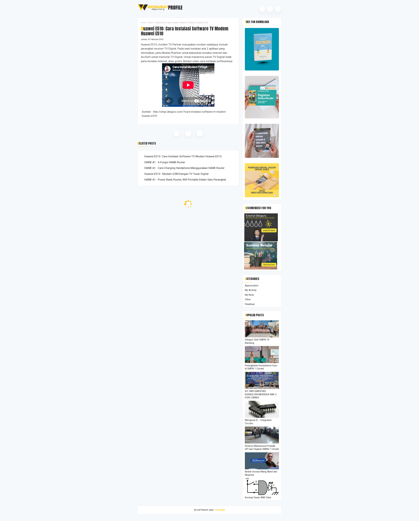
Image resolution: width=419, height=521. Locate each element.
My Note (249, 294)
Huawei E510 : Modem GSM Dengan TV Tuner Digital (176, 173)
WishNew (220, 510)
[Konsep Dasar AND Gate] (262, 494)
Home (143, 23)
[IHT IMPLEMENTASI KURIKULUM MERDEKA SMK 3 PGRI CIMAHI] (262, 388)
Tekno (151, 23)
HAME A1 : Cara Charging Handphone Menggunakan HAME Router (184, 168)
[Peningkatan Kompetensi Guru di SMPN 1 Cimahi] (262, 362)
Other (248, 299)
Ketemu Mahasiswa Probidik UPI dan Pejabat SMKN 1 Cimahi (262, 447)
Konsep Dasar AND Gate (258, 497)
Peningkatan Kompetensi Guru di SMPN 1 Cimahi (261, 367)
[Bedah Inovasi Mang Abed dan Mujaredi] (262, 468)
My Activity (250, 290)
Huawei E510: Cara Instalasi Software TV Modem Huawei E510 (183, 156)
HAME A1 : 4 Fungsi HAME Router (164, 162)
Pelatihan (250, 304)
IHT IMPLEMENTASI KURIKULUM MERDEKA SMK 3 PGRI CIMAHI (260, 394)
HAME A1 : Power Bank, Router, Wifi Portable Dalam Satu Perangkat (185, 179)
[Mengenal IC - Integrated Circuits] (262, 417)
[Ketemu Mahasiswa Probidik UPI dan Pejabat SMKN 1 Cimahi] (262, 442)
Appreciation (251, 285)
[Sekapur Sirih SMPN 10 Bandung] (262, 336)
